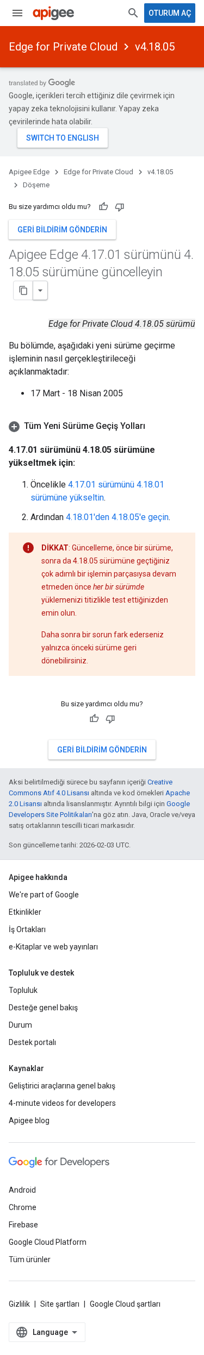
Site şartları (59, 1304)
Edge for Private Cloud (63, 46)
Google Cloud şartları (125, 1304)
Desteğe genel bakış (43, 1007)
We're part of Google (44, 894)
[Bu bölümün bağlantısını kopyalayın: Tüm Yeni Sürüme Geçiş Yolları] (156, 426)
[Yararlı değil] (120, 207)
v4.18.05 (155, 46)
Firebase (23, 1224)
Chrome (22, 1207)
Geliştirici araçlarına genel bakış (62, 1085)
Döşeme (36, 185)
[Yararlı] (103, 207)
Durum (20, 1025)
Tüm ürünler (30, 1259)
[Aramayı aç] (133, 13)
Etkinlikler (25, 912)
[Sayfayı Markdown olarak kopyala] (23, 290)
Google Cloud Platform (47, 1242)
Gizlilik (19, 1304)
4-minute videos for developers (62, 1103)
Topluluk (23, 990)
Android (22, 1190)
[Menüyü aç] (17, 13)
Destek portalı (32, 1042)
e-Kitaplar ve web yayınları (53, 946)
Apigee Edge (29, 172)
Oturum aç (170, 13)
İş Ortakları (27, 929)
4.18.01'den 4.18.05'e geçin (117, 517)
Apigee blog (29, 1120)
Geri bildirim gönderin (62, 229)
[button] (102, 426)
